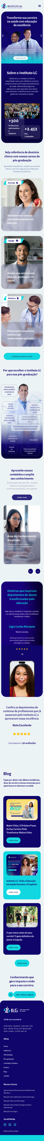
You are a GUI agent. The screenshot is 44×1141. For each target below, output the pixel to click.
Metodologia (8, 1055)
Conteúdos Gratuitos (11, 1063)
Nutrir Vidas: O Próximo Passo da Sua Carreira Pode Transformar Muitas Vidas (21, 829)
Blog (5, 1072)
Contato (6, 1076)
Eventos (6, 1067)
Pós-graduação (9, 1059)
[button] (40, 6)
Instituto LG (7, 1051)
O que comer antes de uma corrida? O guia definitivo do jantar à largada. (20, 936)
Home (6, 1046)
